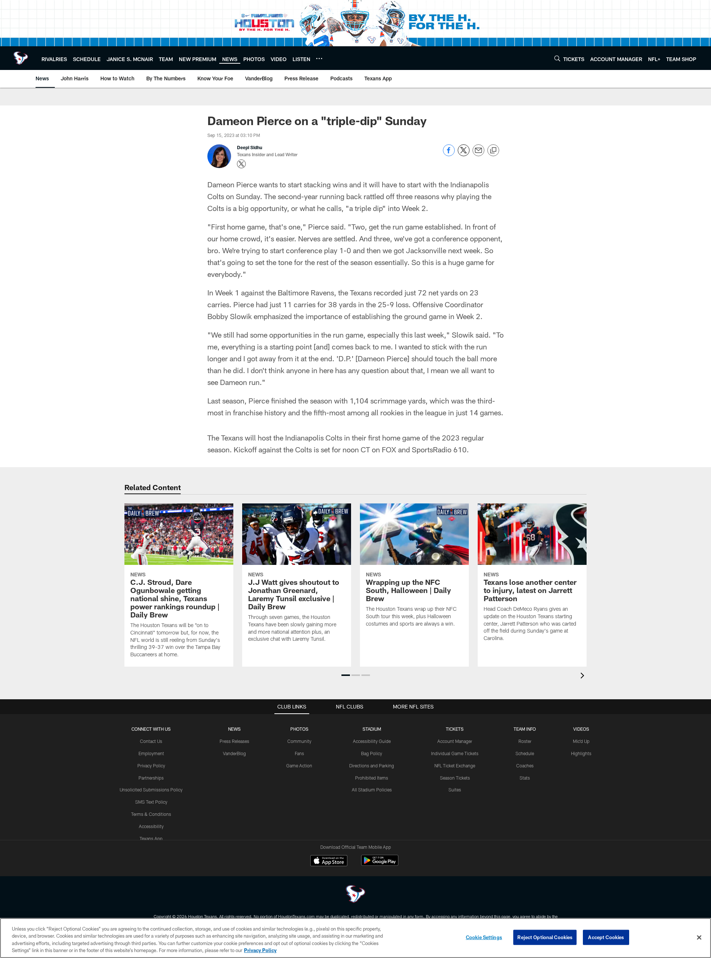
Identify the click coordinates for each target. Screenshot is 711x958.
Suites (454, 789)
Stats (525, 777)
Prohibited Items (371, 777)
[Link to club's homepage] (21, 58)
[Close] (699, 937)
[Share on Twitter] (464, 154)
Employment (151, 753)
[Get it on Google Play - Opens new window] (380, 864)
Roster (524, 741)
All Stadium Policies (372, 789)
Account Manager (454, 741)
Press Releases (234, 741)
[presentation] (584, 676)
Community (299, 741)
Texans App (151, 838)
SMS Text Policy (151, 801)
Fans (299, 753)
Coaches (525, 765)
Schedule (524, 753)
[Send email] (478, 154)
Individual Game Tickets (454, 753)
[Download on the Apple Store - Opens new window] (329, 861)
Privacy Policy (151, 765)
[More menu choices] (319, 58)
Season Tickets (455, 777)
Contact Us (151, 741)
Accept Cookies (606, 937)
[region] (355, 938)
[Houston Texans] (355, 895)
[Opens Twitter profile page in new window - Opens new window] (241, 164)
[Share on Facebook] (449, 154)
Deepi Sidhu (249, 147)
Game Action (299, 765)
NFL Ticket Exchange (454, 765)
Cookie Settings (484, 937)
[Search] (557, 58)
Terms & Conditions (151, 814)
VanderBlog (234, 753)
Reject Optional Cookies (545, 937)
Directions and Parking (371, 765)
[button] (346, 675)
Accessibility (151, 826)
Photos (299, 728)
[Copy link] (493, 150)
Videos (581, 728)
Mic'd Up (581, 741)
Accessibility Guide (372, 741)
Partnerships (151, 777)
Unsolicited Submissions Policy (151, 789)
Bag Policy (371, 753)
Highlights (581, 753)
